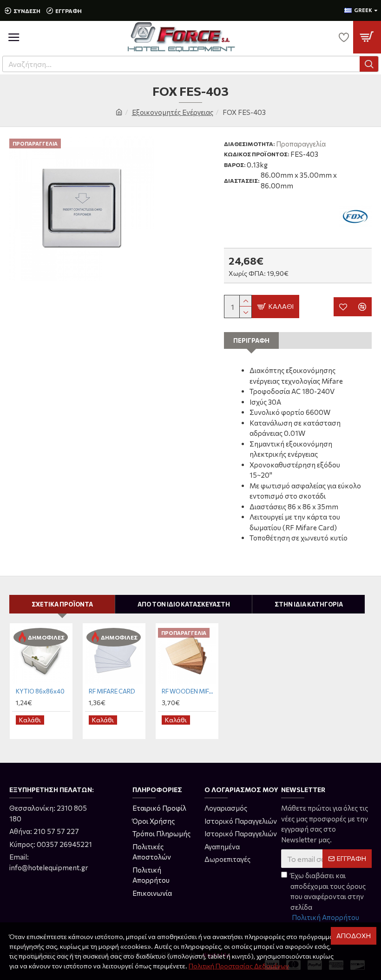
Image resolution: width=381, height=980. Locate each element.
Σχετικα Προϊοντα (62, 604)
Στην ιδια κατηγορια (309, 604)
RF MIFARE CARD (112, 691)
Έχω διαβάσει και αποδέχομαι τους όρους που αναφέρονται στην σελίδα (328, 896)
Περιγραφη (251, 340)
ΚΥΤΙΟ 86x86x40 (40, 691)
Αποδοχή (353, 936)
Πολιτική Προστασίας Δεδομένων (239, 966)
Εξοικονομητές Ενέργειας (172, 112)
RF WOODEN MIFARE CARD (189, 691)
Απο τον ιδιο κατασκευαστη (184, 604)
